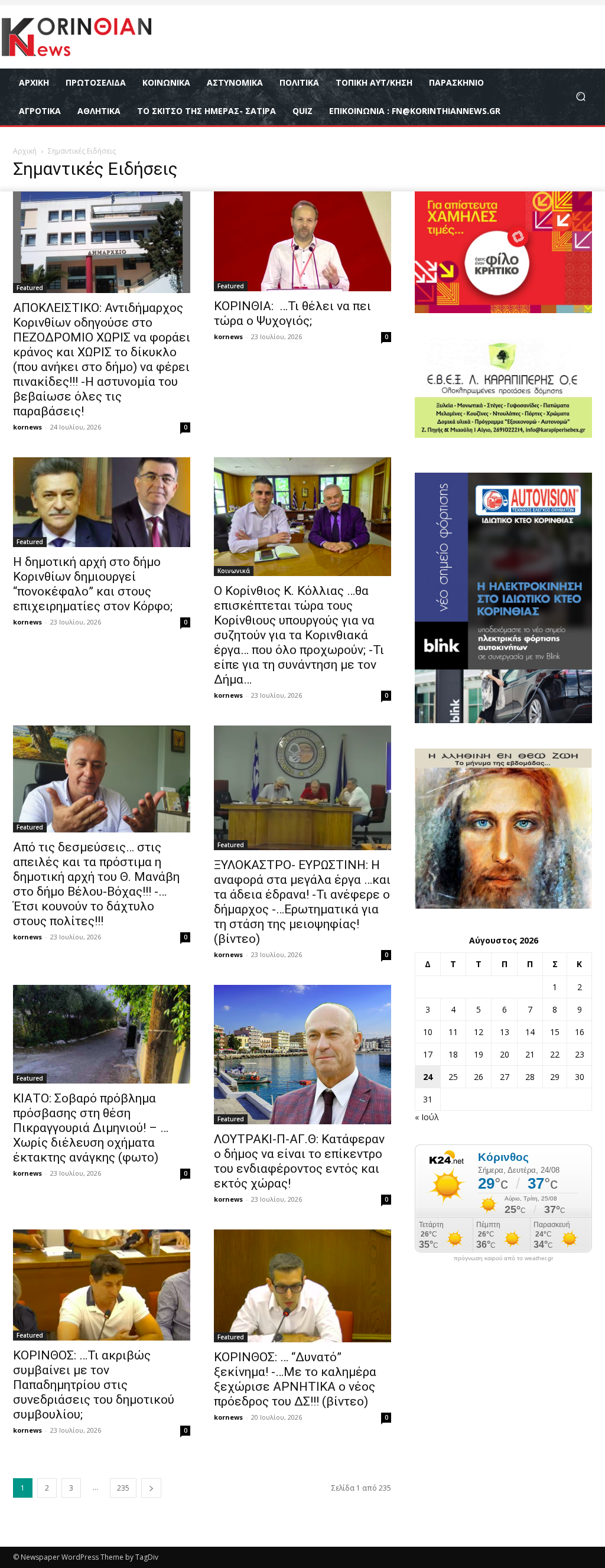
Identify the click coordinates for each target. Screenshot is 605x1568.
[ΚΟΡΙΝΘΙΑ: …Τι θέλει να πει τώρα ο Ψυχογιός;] (302, 241)
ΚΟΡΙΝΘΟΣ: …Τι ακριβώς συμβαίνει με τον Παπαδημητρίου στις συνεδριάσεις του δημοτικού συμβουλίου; (93, 1384)
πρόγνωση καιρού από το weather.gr (503, 1258)
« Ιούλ (427, 1117)
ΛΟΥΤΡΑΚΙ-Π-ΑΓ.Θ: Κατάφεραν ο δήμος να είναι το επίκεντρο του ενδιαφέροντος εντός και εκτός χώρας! (299, 1161)
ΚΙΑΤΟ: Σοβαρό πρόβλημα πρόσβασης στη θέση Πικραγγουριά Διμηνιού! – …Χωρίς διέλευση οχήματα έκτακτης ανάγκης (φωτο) (90, 1127)
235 (123, 1488)
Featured (30, 288)
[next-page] (151, 1488)
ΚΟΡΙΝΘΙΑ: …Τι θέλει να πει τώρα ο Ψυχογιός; (292, 313)
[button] (580, 96)
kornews (27, 426)
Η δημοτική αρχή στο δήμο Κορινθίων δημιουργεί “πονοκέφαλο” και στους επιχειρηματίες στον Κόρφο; (93, 584)
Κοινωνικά (233, 571)
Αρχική (25, 151)
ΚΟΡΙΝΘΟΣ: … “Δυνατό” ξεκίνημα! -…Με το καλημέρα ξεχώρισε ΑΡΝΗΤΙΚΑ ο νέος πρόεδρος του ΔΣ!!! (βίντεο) (295, 1379)
